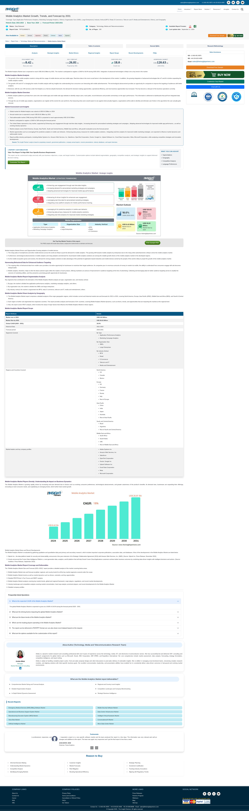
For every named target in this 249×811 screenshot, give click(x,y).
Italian (60, 35)
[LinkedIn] (238, 2)
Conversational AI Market (105, 719)
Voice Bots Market (14, 719)
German (30, 35)
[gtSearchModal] (242, 9)
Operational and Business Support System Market (24, 712)
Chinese (53, 35)
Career (14, 798)
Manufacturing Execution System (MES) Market (23, 715)
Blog (133, 800)
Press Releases (137, 793)
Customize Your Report (215, 81)
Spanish (67, 35)
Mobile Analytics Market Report (56, 41)
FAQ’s (64, 800)
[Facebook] (228, 2)
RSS (13, 800)
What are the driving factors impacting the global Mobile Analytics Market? (36, 612)
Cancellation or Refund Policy (71, 798)
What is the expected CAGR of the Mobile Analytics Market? (31, 601)
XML (13, 803)
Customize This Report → (18, 162)
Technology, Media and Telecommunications (33, 41)
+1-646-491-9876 (207, 2)
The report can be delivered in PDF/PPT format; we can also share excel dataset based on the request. (46, 628)
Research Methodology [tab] (215, 46)
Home (179, 9)
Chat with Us (215, 87)
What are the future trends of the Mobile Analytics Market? (30, 617)
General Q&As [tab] (154, 46)
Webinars (135, 798)
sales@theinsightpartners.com (189, 2)
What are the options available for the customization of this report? (33, 633)
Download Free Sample (217, 35)
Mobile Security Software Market (108, 708)
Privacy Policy (66, 793)
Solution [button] (206, 9)
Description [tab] (34, 46)
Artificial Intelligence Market (17, 723)
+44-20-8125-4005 (218, 2)
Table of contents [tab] (94, 46)
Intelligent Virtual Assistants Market (108, 715)
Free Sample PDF (152, 243)
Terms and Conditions (69, 795)
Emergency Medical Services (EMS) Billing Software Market (27, 708)
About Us (15, 793)
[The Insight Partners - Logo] (13, 9)
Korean (22, 35)
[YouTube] (242, 2)
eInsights (226, 9)
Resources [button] (216, 9)
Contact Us (235, 9)
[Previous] (84, 747)
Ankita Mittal (20, 661)
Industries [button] (187, 9)
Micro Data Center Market (106, 723)
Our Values (65, 803)
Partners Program (137, 795)
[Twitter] (233, 2)
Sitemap (135, 803)
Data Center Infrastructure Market (108, 712)
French (46, 35)
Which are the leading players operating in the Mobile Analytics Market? (35, 623)
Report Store (198, 9)
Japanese (38, 35)
